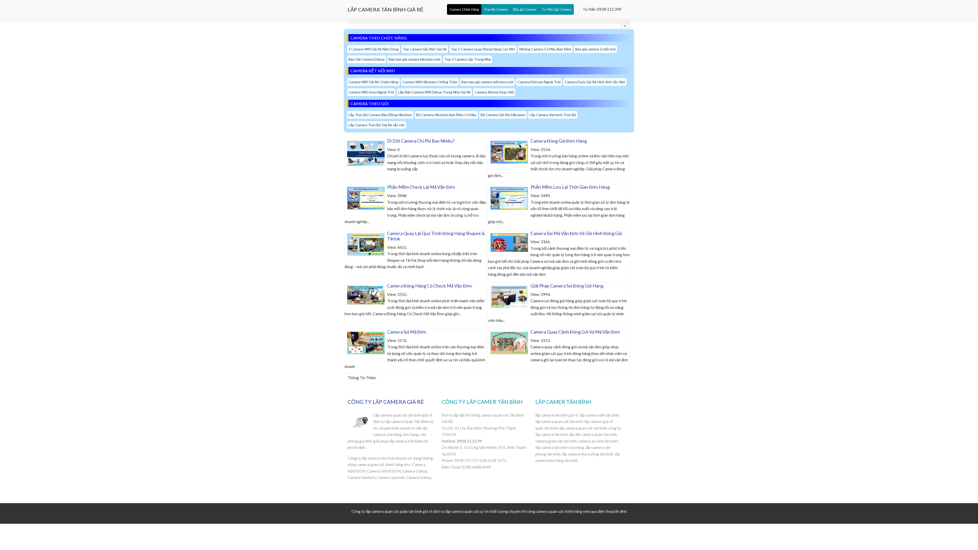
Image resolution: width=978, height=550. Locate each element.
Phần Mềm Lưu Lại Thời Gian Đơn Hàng (570, 187)
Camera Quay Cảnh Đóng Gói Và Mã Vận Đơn (575, 332)
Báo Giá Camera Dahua (366, 59)
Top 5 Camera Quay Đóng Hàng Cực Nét (483, 49)
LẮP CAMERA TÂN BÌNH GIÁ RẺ (385, 9)
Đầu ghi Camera (524, 9)
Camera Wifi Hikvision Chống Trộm (429, 82)
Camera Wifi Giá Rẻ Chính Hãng (373, 82)
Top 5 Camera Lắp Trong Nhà (467, 59)
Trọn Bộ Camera (496, 9)
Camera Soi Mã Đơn (406, 332)
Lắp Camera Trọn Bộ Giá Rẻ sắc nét (376, 125)
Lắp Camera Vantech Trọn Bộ (552, 115)
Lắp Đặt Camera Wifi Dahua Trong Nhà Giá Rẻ (434, 92)
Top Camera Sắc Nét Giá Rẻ (425, 49)
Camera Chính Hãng (464, 9)
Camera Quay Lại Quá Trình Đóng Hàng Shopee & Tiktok (436, 236)
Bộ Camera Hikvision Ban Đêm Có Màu (446, 115)
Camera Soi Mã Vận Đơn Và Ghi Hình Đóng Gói (576, 233)
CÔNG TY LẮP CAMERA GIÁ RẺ (386, 401)
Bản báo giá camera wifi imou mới (487, 82)
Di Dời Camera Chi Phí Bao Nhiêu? (421, 141)
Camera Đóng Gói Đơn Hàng (559, 141)
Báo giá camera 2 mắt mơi (595, 49)
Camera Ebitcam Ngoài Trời (539, 82)
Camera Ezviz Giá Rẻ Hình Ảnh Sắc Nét (595, 82)
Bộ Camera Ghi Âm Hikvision (503, 115)
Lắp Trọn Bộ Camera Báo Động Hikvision (380, 115)
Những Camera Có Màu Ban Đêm (545, 49)
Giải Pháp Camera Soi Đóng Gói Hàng (567, 285)
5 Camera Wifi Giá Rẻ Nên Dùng (373, 49)
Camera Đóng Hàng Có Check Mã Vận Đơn (429, 285)
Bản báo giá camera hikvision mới (414, 59)
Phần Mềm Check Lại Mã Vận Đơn (421, 187)
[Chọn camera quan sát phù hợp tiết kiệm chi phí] (625, 26)
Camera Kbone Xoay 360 (494, 92)
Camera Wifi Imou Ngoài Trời (371, 92)
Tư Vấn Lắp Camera (556, 9)
